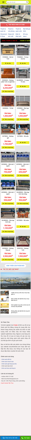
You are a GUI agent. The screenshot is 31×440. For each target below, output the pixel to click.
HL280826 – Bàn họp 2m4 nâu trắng (23, 193)
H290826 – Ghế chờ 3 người (7, 193)
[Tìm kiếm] (27, 2)
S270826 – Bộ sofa (23, 136)
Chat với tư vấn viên (11, 438)
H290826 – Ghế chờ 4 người (22, 165)
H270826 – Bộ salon (23, 220)
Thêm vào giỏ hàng (8, 91)
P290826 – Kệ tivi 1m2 (8, 58)
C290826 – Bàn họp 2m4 (23, 109)
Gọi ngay (27, 438)
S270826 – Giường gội (7, 137)
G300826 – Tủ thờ (8, 108)
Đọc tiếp (9, 63)
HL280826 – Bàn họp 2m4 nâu (8, 221)
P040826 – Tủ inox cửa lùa (22, 58)
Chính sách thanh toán (7, 361)
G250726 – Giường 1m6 (22, 249)
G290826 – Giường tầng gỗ (8, 249)
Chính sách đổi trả (6, 359)
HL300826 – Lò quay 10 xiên (23, 81)
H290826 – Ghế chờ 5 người (7, 165)
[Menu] (3, 2)
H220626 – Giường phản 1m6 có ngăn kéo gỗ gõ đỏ (7, 81)
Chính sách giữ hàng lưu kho (9, 364)
